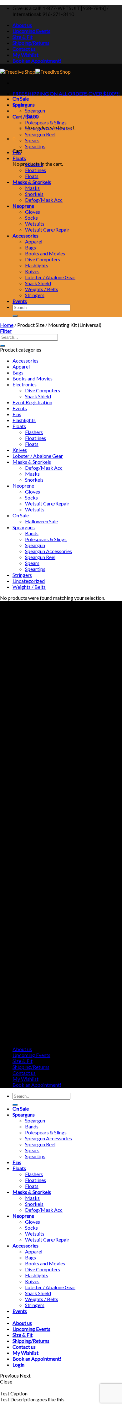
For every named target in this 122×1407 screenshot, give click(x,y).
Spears (32, 140)
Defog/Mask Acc (44, 200)
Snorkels (34, 194)
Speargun (35, 110)
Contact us (24, 49)
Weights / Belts (41, 289)
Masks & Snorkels (32, 182)
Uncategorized (29, 581)
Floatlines (35, 170)
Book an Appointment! (37, 61)
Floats (19, 158)
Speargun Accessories (48, 128)
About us (22, 25)
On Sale (21, 99)
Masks (32, 188)
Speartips (35, 146)
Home (6, 325)
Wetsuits (34, 224)
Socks (31, 218)
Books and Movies (45, 253)
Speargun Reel (40, 134)
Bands (31, 116)
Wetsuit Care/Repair (47, 230)
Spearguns (24, 104)
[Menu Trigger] (4, 1404)
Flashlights (36, 265)
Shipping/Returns (31, 43)
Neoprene (23, 206)
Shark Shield (38, 283)
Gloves (32, 212)
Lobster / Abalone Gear (50, 277)
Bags (30, 247)
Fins (17, 152)
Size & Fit (23, 37)
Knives (32, 271)
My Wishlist (25, 55)
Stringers (34, 295)
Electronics (25, 384)
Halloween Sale (41, 521)
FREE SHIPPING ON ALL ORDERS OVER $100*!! (66, 94)
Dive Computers (42, 259)
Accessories (25, 235)
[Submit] (15, 316)
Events (20, 301)
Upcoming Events (31, 31)
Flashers (34, 164)
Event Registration (32, 402)
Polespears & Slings (46, 122)
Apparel (33, 241)
